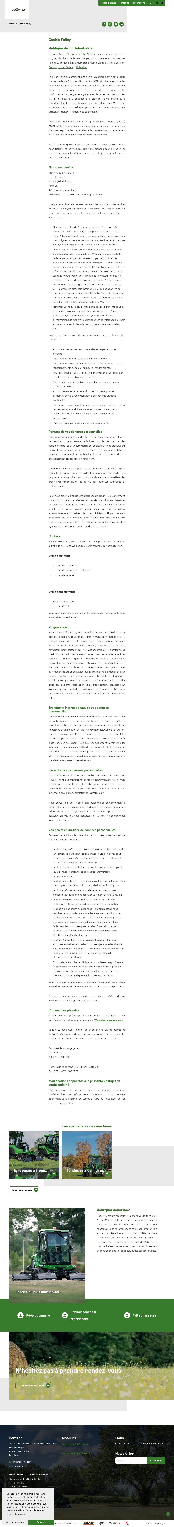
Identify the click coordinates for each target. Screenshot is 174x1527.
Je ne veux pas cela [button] (15, 1522)
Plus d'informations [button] (16, 1514)
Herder (62, 67)
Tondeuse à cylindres (74, 1453)
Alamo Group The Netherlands (33, 1474)
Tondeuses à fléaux (73, 1444)
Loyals (162, 1524)
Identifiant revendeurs (152, 1443)
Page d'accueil (109, 2)
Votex (69, 67)
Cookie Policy (122, 1443)
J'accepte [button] (41, 1522)
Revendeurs (139, 2)
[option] (33, 1155)
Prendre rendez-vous (31, 1385)
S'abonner (156, 1460)
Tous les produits (22, 1189)
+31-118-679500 (19, 1466)
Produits (125, 2)
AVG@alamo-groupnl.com (108, 1020)
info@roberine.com (21, 1461)
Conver (53, 67)
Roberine (81, 67)
